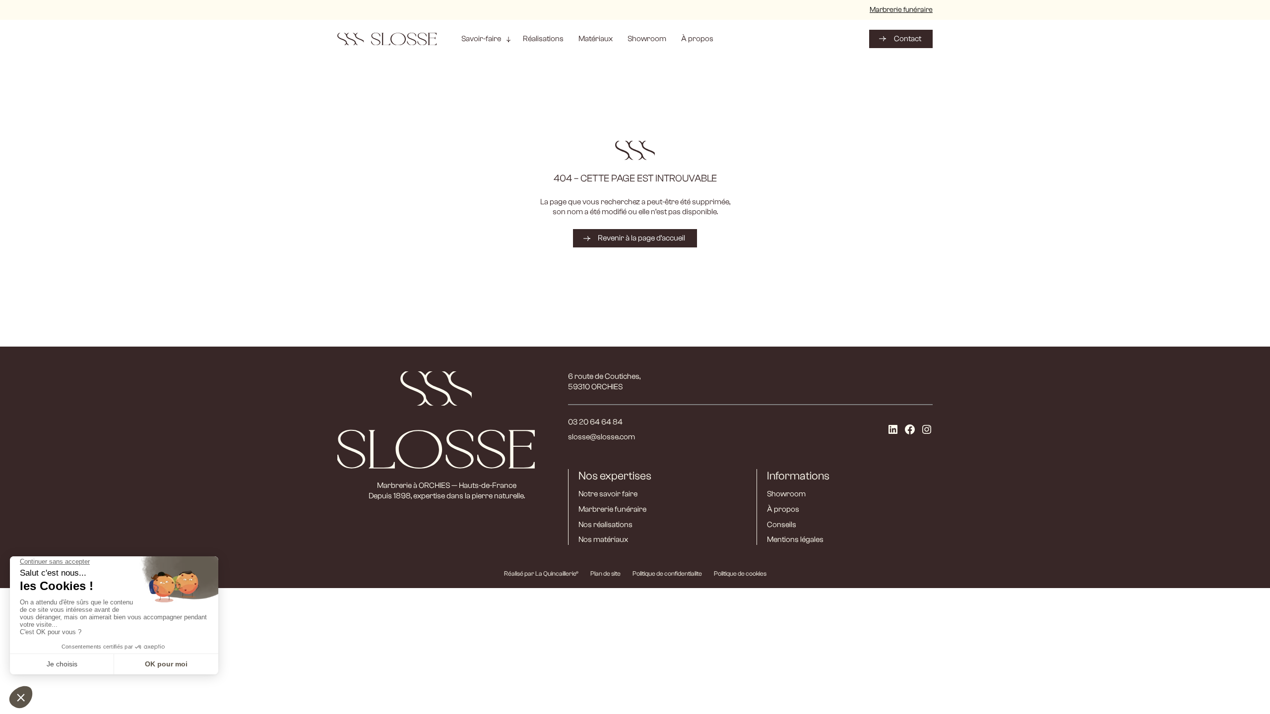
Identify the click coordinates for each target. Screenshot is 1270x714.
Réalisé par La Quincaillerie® (541, 573)
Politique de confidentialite (667, 573)
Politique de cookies (740, 573)
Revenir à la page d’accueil (641, 238)
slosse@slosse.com (601, 436)
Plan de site (605, 573)
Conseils (781, 524)
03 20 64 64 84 (595, 421)
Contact (907, 38)
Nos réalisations (605, 524)
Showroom (786, 493)
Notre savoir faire (607, 493)
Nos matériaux (603, 539)
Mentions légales (795, 539)
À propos (783, 509)
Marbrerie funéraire (901, 9)
